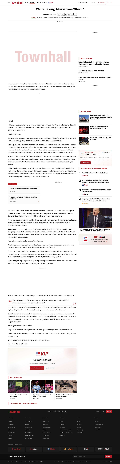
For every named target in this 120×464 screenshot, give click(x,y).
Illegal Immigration (29, 435)
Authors (10, 438)
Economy (27, 430)
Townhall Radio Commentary (66, 432)
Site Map (41, 461)
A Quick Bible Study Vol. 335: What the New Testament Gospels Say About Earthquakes (94, 63)
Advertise (79, 424)
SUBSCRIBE (101, 2)
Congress (27, 424)
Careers (79, 427)
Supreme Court (28, 438)
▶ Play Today (85, 163)
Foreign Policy (28, 432)
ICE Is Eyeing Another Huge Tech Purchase (100, 139)
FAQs (103, 411)
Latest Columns (11, 427)
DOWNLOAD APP (82, 2)
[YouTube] (65, 411)
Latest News (10, 424)
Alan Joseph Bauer (47, 432)
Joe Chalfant (12, 398)
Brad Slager (45, 430)
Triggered (62, 424)
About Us (79, 421)
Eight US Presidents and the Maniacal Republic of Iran (95, 78)
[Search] (108, 2)
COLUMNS (32, 2)
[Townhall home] (14, 412)
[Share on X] (59, 14)
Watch (9, 430)
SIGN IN (93, 2)
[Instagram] (59, 411)
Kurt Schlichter (46, 421)
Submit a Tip (80, 430)
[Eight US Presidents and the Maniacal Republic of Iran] (84, 130)
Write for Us (79, 432)
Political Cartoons (12, 432)
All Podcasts (62, 435)
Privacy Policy (19, 461)
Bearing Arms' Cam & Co (65, 430)
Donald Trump (28, 427)
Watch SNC (97, 430)
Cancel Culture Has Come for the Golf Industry (18, 395)
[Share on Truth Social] (62, 14)
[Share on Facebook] (65, 14)
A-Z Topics (28, 417)
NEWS (26, 2)
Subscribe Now (50, 368)
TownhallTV (10, 435)
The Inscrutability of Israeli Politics (91, 71)
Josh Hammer (46, 435)
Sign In (97, 411)
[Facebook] (62, 411)
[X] (55, 411)
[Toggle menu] (8, 2)
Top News (10, 421)
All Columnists (46, 438)
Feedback (26, 461)
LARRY (61, 421)
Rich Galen (46, 14)
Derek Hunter (36, 398)
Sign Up (108, 456)
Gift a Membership (99, 424)
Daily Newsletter (98, 427)
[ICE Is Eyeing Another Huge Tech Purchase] (84, 141)
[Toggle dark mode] (111, 2)
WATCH (39, 2)
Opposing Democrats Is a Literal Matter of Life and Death (42, 395)
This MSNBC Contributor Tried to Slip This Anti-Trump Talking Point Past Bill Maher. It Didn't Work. (95, 230)
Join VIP (109, 411)
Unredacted (62, 427)
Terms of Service (11, 461)
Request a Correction (33, 461)
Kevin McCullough (47, 427)
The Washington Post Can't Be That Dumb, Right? (64, 395)
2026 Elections (28, 421)
